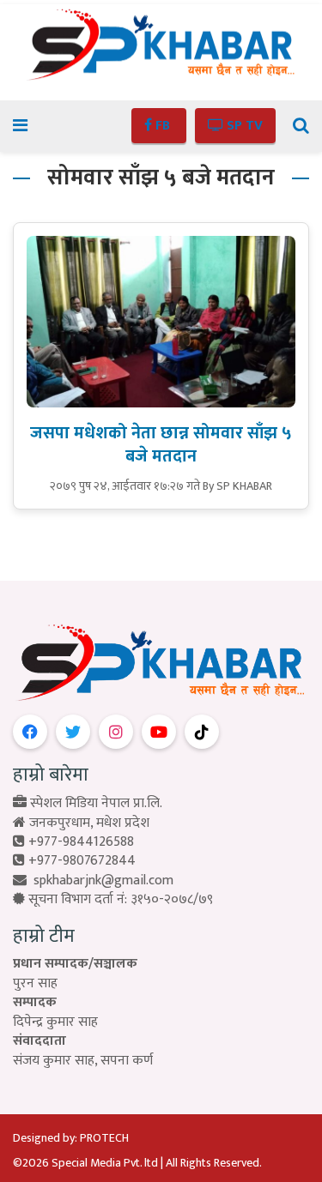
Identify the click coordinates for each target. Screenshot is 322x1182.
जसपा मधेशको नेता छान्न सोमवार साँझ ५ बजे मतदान (161, 445)
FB (162, 125)
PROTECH (104, 1138)
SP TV (243, 125)
